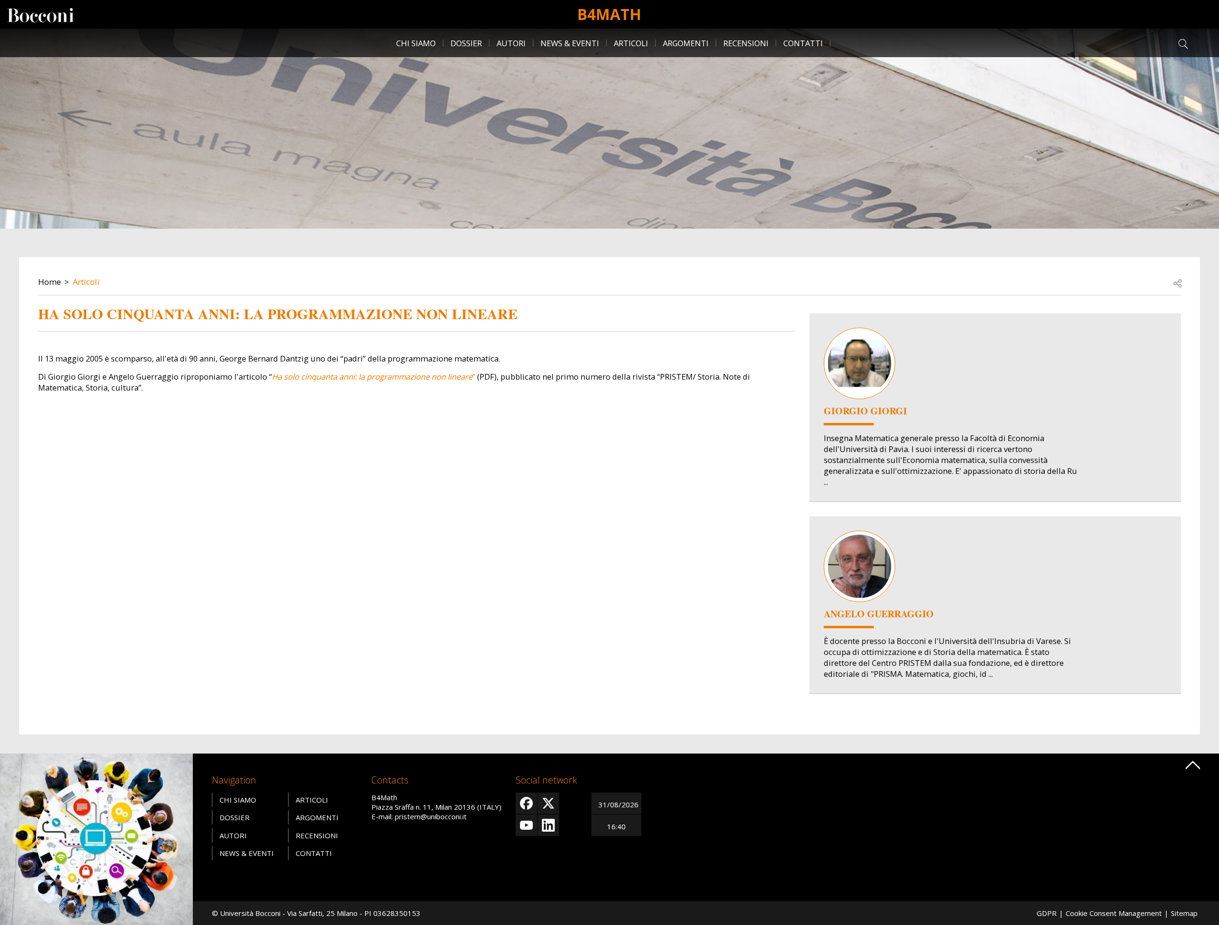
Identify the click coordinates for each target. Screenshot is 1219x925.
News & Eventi (569, 43)
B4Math (609, 14)
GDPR (1047, 913)
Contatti (803, 43)
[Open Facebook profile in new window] (526, 803)
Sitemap (1184, 913)
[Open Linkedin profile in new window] (548, 825)
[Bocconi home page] (96, 838)
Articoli (631, 43)
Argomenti (686, 43)
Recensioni (746, 43)
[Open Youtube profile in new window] (526, 825)
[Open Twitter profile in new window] (548, 803)
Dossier (466, 43)
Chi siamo (416, 43)
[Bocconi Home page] (40, 14)
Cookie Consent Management (1114, 913)
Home (49, 281)
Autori (511, 43)
